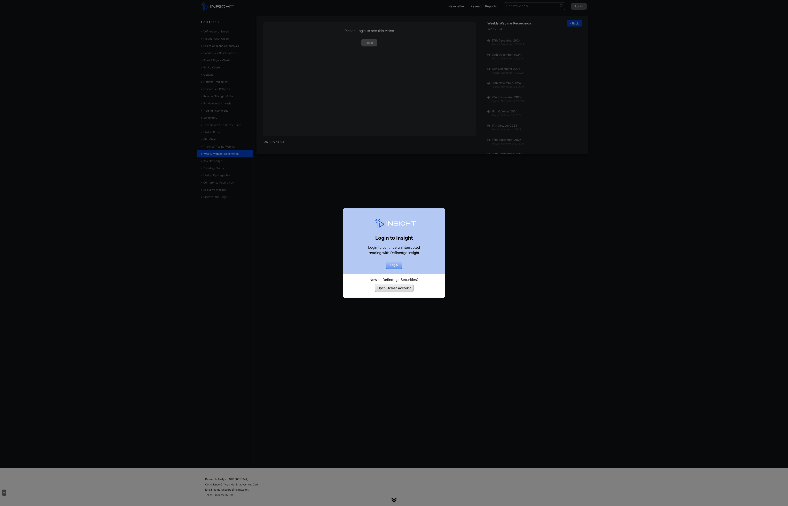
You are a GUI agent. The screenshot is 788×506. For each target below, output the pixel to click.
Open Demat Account (394, 288)
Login (394, 265)
